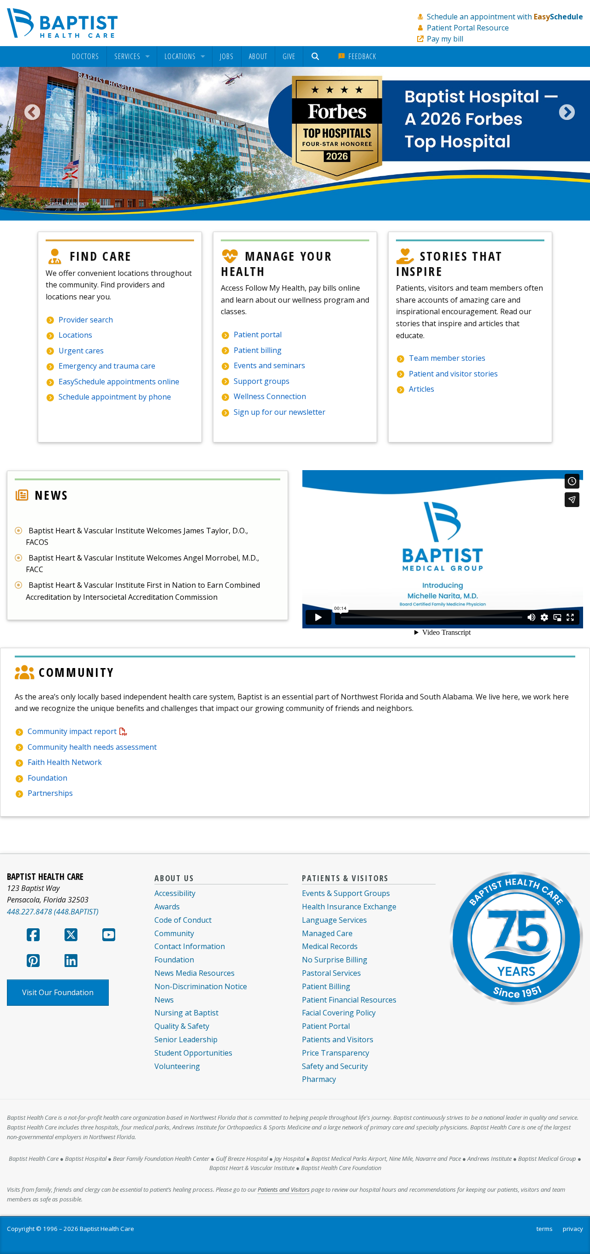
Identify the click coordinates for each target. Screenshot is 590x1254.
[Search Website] (316, 56)
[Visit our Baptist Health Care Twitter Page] (71, 937)
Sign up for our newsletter (279, 412)
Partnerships (50, 793)
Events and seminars (269, 365)
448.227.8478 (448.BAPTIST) (53, 912)
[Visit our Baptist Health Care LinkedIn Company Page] (71, 963)
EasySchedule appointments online (119, 381)
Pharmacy (319, 1079)
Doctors (85, 57)
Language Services (334, 920)
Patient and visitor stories (453, 374)
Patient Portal (326, 1026)
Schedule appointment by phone (115, 397)
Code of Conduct (183, 920)
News (164, 1000)
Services (127, 57)
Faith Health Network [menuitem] (65, 762)
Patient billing (258, 350)
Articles (421, 389)
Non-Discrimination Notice (200, 986)
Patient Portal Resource (468, 28)
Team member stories (447, 358)
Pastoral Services (331, 973)
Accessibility (174, 893)
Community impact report (72, 731)
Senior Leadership (186, 1039)
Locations (180, 57)
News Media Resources (194, 973)
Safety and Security (335, 1066)
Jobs (227, 56)
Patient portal (258, 334)
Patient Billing (326, 986)
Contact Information (189, 946)
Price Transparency (335, 1053)
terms (545, 1228)
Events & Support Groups (346, 893)
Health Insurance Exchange (349, 907)
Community (174, 933)
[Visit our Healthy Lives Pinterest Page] (33, 963)
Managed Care (327, 933)
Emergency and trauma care (107, 366)
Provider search (86, 320)
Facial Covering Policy (339, 1013)
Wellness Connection (270, 396)
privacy (573, 1228)
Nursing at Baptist (186, 1013)
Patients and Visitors (337, 1039)
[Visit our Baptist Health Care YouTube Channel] (109, 937)
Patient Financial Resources (349, 1000)
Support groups (261, 381)
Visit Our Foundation (58, 992)
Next (562, 113)
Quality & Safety (181, 1026)
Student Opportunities (193, 1053)
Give (289, 56)
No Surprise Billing (334, 960)
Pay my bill (445, 39)
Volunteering (177, 1066)
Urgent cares (81, 351)
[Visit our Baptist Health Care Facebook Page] (33, 937)
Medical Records (330, 946)
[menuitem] (85, 56)
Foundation (47, 778)
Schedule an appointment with (505, 17)
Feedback (361, 56)
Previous (27, 113)
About (258, 56)
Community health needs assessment (92, 747)
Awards (167, 907)
